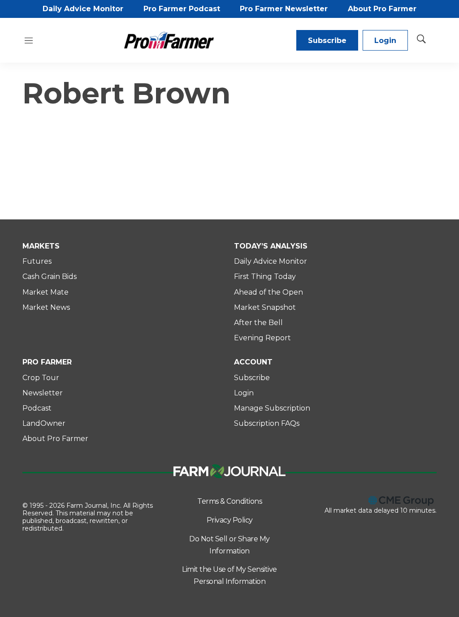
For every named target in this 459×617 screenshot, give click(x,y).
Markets (41, 246)
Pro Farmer (47, 362)
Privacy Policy (230, 520)
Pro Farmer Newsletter (284, 8)
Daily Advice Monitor (83, 8)
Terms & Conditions (229, 501)
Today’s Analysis (270, 246)
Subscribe (327, 40)
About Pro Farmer (382, 8)
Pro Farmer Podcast (181, 8)
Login (385, 40)
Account (253, 362)
